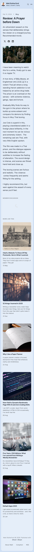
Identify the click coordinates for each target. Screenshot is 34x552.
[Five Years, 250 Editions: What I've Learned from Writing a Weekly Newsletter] (17, 445)
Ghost (14, 540)
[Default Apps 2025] (17, 496)
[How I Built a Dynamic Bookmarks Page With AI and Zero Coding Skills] (17, 394)
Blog (17, 14)
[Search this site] (28, 4)
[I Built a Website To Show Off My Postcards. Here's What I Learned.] (17, 244)
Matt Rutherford (12, 3)
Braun (20, 540)
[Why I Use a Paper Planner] (17, 344)
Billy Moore (21, 79)
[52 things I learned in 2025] (17, 295)
